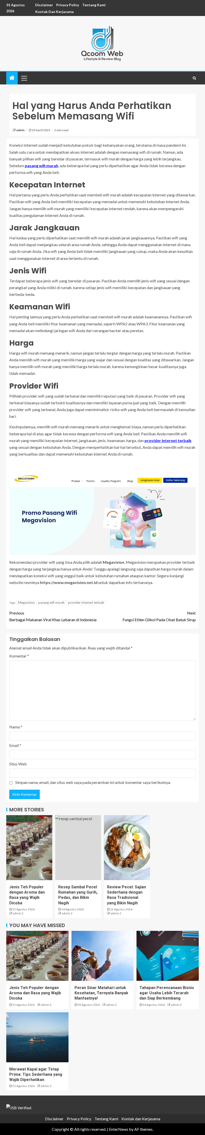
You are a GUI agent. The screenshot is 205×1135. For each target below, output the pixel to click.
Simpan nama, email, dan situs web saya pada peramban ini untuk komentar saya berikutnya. (93, 782)
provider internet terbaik (86, 602)
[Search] (194, 78)
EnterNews (118, 1129)
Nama (15, 726)
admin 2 (18, 913)
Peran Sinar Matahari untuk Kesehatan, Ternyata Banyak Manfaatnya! (101, 993)
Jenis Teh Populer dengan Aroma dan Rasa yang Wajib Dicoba (35, 993)
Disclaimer (44, 5)
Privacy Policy (67, 5)
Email (15, 745)
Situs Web (18, 763)
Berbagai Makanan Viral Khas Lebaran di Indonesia (52, 616)
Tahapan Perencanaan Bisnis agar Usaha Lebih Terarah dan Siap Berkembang (167, 993)
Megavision (26, 602)
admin (20, 130)
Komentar (19, 655)
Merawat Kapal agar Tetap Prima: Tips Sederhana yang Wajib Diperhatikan (35, 1074)
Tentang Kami (94, 5)
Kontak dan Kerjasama (54, 11)
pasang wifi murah (51, 602)
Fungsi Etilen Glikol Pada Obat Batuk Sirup (159, 616)
